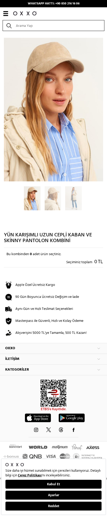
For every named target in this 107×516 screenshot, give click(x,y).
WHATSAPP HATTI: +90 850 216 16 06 (53, 3)
